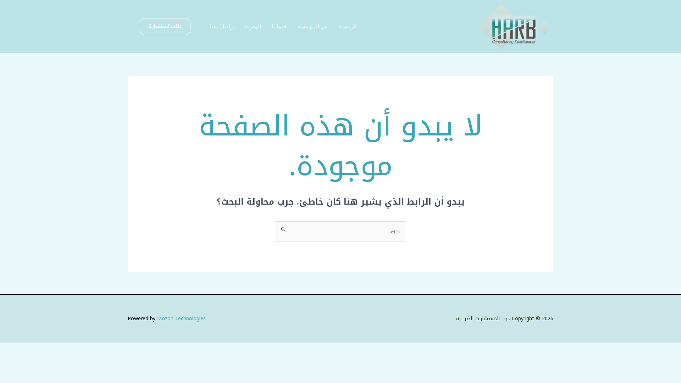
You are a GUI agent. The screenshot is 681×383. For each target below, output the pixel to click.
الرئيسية (347, 26)
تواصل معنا (222, 26)
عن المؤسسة (313, 26)
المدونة (253, 26)
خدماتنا (279, 26)
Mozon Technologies (181, 318)
